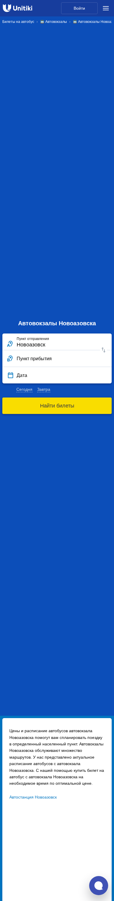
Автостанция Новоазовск (33, 797)
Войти (79, 8)
